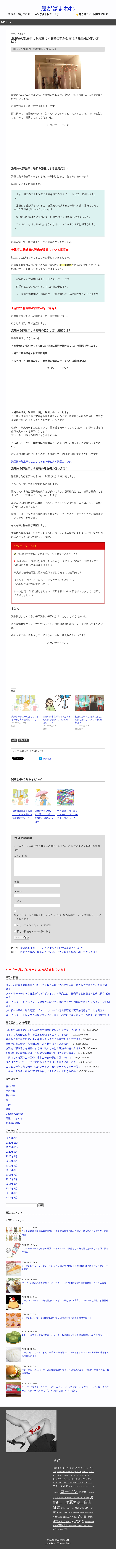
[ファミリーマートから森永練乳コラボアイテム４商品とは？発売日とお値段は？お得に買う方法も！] (13, 1250)
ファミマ (72, 1475)
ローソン (69, 1491)
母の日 (59, 1516)
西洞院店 (88, 1522)
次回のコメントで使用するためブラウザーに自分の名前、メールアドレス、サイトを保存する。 (57, 917)
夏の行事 (10, 1091)
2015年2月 (11, 1197)
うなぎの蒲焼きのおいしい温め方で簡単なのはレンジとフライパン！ (43, 1030)
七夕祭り (84, 1492)
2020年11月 (12, 1142)
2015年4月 (11, 1188)
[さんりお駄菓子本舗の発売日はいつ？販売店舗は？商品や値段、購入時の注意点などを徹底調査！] (13, 1233)
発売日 (68, 1522)
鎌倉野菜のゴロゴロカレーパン (80, 1526)
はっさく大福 (69, 1467)
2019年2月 (11, 1161)
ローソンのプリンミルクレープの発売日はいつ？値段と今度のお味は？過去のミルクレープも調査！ (65, 1267)
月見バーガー (74, 1512)
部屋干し (23, 740)
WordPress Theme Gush (58, 1543)
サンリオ (77, 1472)
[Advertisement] (58, 146)
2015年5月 (11, 1184)
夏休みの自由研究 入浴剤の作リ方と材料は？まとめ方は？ (38, 1043)
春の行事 (10, 1086)
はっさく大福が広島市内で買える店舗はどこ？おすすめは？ (38, 1034)
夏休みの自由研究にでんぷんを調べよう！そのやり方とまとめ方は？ (43, 1039)
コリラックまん (68, 1472)
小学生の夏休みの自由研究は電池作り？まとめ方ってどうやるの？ (42, 1071)
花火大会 (78, 1521)
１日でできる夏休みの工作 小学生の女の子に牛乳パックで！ (39, 1057)
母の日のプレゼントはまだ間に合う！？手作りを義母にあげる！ (41, 1062)
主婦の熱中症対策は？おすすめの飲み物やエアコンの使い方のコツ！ (57, 719)
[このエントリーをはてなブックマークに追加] (40, 758)
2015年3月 (11, 1193)
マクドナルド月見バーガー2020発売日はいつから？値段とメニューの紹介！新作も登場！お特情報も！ (65, 1371)
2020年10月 (12, 1147)
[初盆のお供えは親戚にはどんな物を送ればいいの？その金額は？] (89, 703)
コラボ (59, 1472)
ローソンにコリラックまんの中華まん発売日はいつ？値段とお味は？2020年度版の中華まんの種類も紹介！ (65, 1354)
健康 (8, 1109)
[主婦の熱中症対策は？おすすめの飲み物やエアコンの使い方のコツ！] (57, 703)
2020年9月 (11, 1151)
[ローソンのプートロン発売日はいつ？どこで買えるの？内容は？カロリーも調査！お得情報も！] (13, 1302)
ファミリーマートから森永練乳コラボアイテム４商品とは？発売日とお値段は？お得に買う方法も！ (65, 1250)
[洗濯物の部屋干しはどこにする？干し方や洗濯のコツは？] (25, 703)
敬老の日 (79, 1507)
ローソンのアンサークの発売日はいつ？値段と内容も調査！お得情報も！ (56, 1318)
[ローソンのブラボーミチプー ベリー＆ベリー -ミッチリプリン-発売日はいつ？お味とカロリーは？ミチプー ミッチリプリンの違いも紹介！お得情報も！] (13, 1389)
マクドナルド (60, 1486)
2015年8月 (11, 1170)
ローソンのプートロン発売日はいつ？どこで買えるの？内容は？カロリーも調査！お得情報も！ (58, 1015)
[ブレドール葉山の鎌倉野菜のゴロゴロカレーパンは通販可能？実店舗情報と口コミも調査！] (13, 1285)
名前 (16, 881)
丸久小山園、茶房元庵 (63, 1498)
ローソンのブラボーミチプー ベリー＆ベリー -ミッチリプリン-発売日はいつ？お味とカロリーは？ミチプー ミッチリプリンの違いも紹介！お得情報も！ (65, 1389)
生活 (14, 740)
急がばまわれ (58, 8)
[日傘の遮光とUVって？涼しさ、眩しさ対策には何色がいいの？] (43, 790)
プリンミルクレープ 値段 (73, 1482)
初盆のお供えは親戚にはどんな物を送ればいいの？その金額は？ (88, 719)
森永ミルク (84, 1512)
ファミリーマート (83, 1475)
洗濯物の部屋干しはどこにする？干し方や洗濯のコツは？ (42, 461)
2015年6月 (11, 1179)
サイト (17, 901)
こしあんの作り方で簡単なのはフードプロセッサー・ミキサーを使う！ (44, 1066)
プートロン (88, 1482)
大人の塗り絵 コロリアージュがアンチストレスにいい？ (67, 814)
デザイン (85, 1472)
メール (17, 891)
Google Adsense (15, 1114)
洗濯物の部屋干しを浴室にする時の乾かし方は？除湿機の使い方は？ (43, 1048)
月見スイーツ (63, 1512)
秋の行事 (10, 1095)
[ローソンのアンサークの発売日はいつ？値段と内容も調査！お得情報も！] (13, 1320)
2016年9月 (11, 1165)
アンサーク (82, 1468)
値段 (87, 1498)
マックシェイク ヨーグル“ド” (79, 1486)
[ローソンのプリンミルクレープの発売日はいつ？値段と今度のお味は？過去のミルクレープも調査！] (13, 1268)
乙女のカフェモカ (78, 1498)
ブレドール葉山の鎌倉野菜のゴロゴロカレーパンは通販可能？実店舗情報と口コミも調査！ (55, 1010)
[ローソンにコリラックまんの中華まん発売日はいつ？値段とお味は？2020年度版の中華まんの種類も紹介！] (13, 1354)
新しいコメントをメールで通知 (34, 925)
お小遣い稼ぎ (13, 1123)
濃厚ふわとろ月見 (70, 1517)
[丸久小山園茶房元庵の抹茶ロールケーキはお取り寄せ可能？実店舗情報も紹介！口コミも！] (13, 1337)
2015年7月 (11, 1174)
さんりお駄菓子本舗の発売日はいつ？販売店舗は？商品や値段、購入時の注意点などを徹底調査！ (65, 1233)
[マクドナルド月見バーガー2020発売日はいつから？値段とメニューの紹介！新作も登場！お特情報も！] (13, 1372)
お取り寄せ (57, 1468)
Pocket (47, 758)
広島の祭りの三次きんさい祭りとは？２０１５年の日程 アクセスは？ (59, 952)
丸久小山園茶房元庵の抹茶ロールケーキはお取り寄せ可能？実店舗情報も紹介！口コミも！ (65, 1335)
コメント (20, 855)
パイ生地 (65, 1475)
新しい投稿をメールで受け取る (34, 931)
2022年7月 (11, 1138)
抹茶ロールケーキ (67, 1508)
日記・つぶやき (14, 1118)
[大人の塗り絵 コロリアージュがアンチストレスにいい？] (65, 790)
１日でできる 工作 (60, 1529)
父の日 (82, 1516)
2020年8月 (11, 1156)
